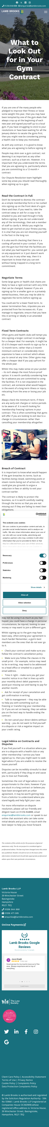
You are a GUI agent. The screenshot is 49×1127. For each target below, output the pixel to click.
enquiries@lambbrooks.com (33, 6)
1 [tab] (20, 981)
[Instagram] (30, 2)
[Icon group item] (6, 1032)
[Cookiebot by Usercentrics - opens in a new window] (35, 514)
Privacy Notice (25, 1080)
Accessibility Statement (34, 1076)
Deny (24, 611)
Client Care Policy (11, 1076)
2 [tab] (22, 981)
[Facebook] (17, 2)
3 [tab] (24, 981)
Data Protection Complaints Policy (19, 1086)
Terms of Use (9, 1080)
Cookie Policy (8, 1083)
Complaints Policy (27, 1083)
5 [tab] (29, 981)
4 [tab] (27, 981)
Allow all (24, 595)
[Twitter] (21, 2)
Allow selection (24, 603)
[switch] (42, 563)
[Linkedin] (25, 2)
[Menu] (45, 12)
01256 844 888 (10, 6)
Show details (36, 587)
